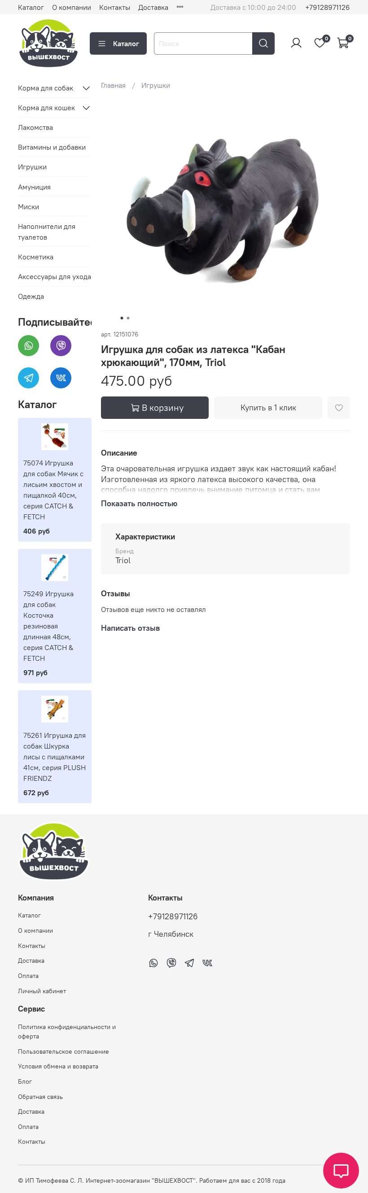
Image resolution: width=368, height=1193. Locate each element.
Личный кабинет (42, 991)
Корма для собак (45, 87)
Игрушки (155, 85)
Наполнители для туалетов (46, 231)
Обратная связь (40, 1097)
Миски (28, 206)
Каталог (31, 7)
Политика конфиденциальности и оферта (67, 1032)
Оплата (28, 976)
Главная (113, 85)
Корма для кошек (46, 107)
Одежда (31, 296)
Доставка (153, 7)
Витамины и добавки (52, 146)
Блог (25, 1081)
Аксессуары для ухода (54, 276)
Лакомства (35, 127)
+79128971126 (327, 7)
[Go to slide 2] (128, 318)
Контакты (114, 7)
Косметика (35, 256)
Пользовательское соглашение (63, 1051)
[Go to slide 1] (122, 318)
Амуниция (34, 186)
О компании (71, 7)
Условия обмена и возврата (58, 1066)
